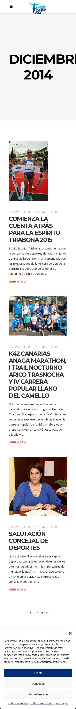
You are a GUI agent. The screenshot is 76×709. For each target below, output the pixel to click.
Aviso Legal (62, 703)
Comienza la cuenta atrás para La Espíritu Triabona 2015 (34, 229)
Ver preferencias (38, 694)
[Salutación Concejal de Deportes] (38, 486)
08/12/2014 (17, 212)
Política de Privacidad (42, 703)
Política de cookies (18, 703)
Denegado (38, 683)
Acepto (38, 673)
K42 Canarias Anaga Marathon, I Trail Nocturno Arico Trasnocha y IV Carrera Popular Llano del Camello (37, 374)
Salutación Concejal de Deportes (28, 540)
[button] (70, 633)
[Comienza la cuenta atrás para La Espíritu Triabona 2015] (28, 171)
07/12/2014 (17, 347)
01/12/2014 (17, 527)
